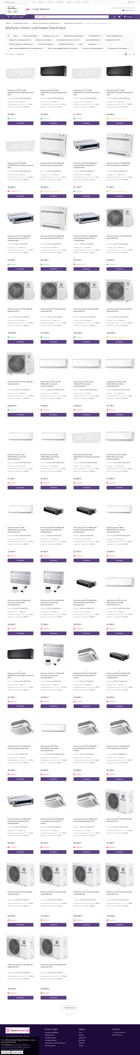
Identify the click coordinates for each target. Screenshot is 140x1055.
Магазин (41, 2)
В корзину (20, 123)
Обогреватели (49, 1035)
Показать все (70, 1008)
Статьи (77, 2)
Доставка (60, 2)
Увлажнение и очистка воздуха (55, 1043)
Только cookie (17, 1052)
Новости (86, 2)
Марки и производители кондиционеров (46, 23)
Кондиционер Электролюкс (73, 23)
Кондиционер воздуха (21, 23)
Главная (8, 23)
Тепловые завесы (50, 1040)
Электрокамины (50, 1045)
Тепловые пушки (50, 1037)
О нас (33, 2)
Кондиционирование (51, 1032)
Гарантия (69, 2)
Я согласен (6, 1052)
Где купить (50, 2)
